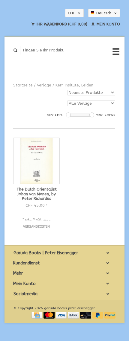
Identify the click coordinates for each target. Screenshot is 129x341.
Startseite (23, 85)
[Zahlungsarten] (38, 315)
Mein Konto (107, 24)
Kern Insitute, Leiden (74, 85)
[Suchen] (15, 50)
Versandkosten (36, 227)
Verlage (44, 85)
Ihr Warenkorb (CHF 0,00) (61, 24)
